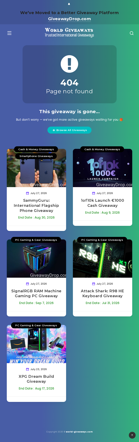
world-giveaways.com (79, 431)
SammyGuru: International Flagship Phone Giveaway (36, 205)
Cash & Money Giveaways (36, 149)
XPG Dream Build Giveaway (36, 379)
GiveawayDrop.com (69, 18)
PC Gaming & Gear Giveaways (36, 239)
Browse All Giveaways (71, 130)
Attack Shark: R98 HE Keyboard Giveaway (102, 293)
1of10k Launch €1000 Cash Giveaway (102, 203)
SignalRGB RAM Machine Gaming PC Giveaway (36, 293)
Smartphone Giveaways (36, 156)
